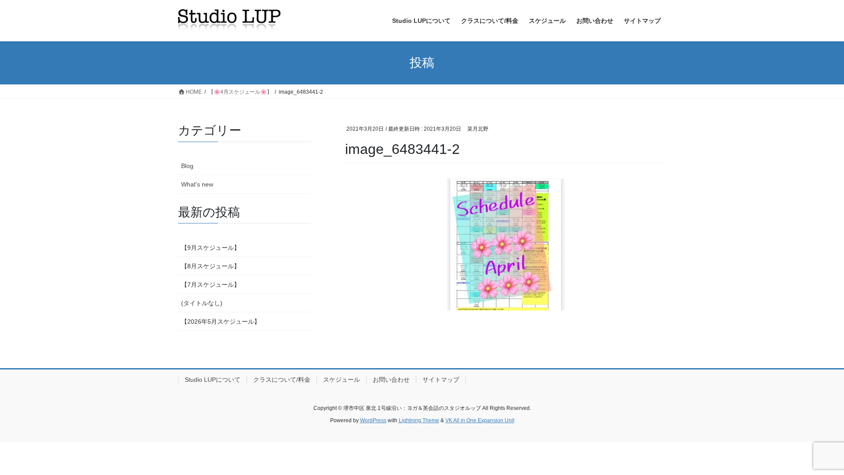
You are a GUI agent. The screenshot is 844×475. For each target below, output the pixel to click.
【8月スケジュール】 (210, 266)
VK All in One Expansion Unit (479, 420)
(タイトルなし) (201, 303)
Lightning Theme (419, 420)
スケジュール (341, 379)
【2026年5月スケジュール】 (220, 321)
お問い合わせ (391, 379)
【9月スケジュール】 (210, 247)
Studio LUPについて (212, 379)
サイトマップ (440, 379)
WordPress (373, 420)
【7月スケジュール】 (210, 284)
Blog (187, 165)
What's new (197, 184)
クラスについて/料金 (281, 379)
